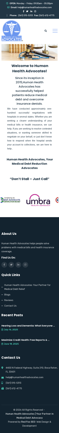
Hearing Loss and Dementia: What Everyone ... (28, 325)
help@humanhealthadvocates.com (35, 7)
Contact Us (10, 305)
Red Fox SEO (28, 421)
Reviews (8, 300)
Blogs (7, 294)
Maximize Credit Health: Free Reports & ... (25, 340)
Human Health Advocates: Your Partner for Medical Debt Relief (27, 287)
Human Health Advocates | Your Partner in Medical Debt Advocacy (30, 415)
